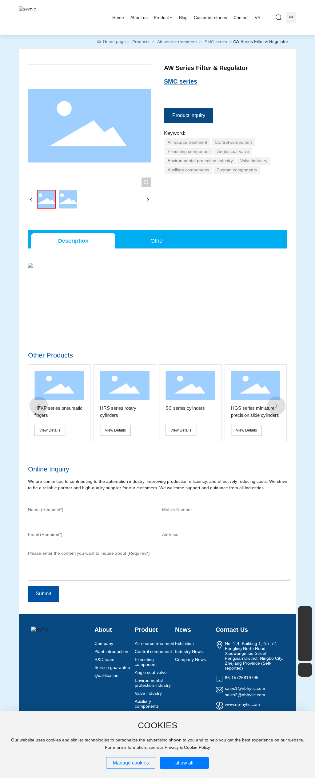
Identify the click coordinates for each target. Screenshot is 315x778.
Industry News (189, 651)
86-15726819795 (241, 677)
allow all (184, 762)
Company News (190, 659)
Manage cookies (131, 762)
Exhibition (184, 643)
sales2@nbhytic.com (245, 694)
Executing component (146, 662)
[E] (305, 613)
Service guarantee (112, 667)
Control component (153, 651)
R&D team (104, 659)
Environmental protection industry (153, 683)
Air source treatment (177, 41)
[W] (305, 627)
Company (103, 643)
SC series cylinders (185, 408)
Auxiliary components (147, 704)
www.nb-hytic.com (242, 704)
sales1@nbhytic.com (245, 688)
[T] (305, 640)
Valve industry (148, 693)
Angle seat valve (151, 672)
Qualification (106, 675)
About (103, 629)
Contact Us (232, 629)
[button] (39, 406)
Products (141, 41)
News (183, 629)
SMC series (216, 41)
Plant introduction (111, 651)
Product (146, 629)
